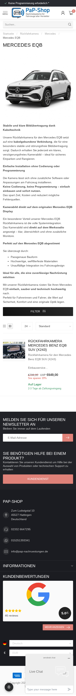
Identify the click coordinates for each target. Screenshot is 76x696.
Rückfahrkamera (29, 33)
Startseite (8, 33)
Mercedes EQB (11, 37)
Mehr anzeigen (54, 627)
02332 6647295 (21, 529)
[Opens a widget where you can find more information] (49, 674)
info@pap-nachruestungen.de (29, 551)
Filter (36, 311)
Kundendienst (38, 478)
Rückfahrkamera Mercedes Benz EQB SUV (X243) (47, 345)
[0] (71, 13)
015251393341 (20, 540)
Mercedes (50, 33)
